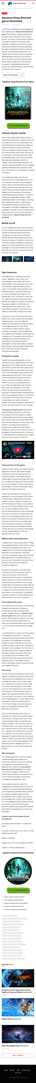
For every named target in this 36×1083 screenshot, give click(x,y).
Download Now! (19, 125)
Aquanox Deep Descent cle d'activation (15, 918)
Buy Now (18, 1073)
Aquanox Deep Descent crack (12, 921)
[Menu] (3, 3)
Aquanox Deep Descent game (12, 936)
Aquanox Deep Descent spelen (12, 956)
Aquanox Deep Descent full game (13, 933)
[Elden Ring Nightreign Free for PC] (18, 1034)
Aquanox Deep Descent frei (11, 930)
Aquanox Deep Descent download (13, 924)
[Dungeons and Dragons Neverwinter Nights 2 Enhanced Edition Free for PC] (18, 978)
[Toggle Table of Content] (21, 75)
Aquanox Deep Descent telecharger (14, 958)
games (15, 701)
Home (6, 1070)
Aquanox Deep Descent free (11, 927)
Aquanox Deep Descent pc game (13, 953)
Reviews (12, 1070)
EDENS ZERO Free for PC (11, 1019)
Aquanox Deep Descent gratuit (12, 941)
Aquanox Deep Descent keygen (12, 950)
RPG (22, 635)
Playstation (26, 1070)
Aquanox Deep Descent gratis (12, 938)
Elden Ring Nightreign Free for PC (15, 1046)
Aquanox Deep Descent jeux (11, 947)
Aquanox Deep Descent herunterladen (14, 944)
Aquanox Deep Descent (10, 916)
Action (5, 13)
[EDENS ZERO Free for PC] (18, 1007)
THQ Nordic (6, 29)
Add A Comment (17, 1055)
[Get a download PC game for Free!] (18, 3)
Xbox (18, 1070)
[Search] (33, 3)
